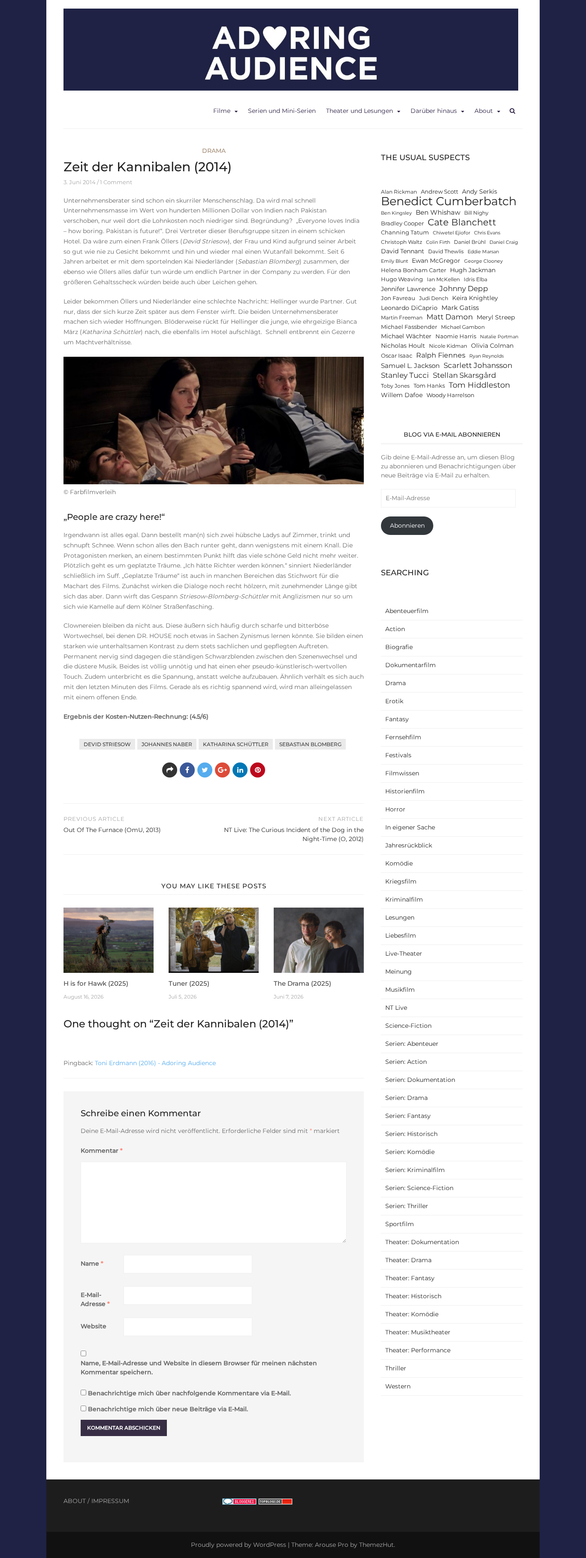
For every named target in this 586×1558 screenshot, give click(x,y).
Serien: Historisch (411, 1134)
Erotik (394, 701)
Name (92, 1263)
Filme (221, 111)
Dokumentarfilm (410, 665)
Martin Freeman (402, 318)
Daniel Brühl (470, 242)
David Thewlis (446, 252)
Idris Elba (475, 279)
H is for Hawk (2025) (95, 983)
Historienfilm (405, 791)
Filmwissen (402, 773)
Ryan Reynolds (486, 356)
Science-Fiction (408, 1026)
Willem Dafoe (402, 395)
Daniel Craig (503, 242)
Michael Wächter (406, 336)
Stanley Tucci (405, 375)
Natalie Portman (499, 337)
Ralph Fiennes (440, 355)
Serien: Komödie (410, 1152)
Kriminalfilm (404, 899)
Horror (395, 809)
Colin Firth (438, 242)
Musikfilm (400, 989)
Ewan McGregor (436, 260)
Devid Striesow (107, 744)
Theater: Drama (408, 1260)
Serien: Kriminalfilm (415, 1170)
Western (398, 1386)
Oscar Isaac (396, 355)
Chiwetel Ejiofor (451, 233)
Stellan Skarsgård (464, 375)
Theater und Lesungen (359, 111)
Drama (214, 151)
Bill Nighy (476, 213)
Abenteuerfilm (407, 611)
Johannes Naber (167, 744)
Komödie (399, 863)
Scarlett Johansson (478, 365)
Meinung (398, 971)
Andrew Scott (439, 191)
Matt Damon (449, 317)
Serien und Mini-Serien (282, 111)
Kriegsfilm (401, 881)
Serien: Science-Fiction (419, 1188)
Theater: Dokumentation (422, 1242)
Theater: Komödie (411, 1314)
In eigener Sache (410, 827)
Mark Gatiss (460, 308)
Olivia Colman (492, 345)
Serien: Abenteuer (411, 1044)
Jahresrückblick (408, 845)
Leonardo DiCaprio (409, 307)
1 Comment (116, 182)
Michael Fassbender (409, 327)
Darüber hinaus (434, 111)
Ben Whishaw (438, 212)
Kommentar (102, 1150)
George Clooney (483, 261)
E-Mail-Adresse (95, 1299)
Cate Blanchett (462, 222)
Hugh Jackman (472, 270)
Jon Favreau (398, 298)
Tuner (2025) (189, 983)
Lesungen (399, 917)
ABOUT (74, 1501)
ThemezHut (376, 1545)
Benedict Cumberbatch (449, 201)
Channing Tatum (405, 232)
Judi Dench (433, 298)
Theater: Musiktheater (417, 1332)
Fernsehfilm (403, 737)
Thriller (395, 1368)
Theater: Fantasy (410, 1278)
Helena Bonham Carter (413, 270)
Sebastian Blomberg (310, 744)
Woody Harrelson (450, 395)
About (483, 111)
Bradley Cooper (402, 223)
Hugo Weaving (402, 279)
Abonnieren (407, 525)
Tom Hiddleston (479, 384)
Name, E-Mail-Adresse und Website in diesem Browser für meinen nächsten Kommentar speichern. (199, 1367)
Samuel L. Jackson (410, 365)
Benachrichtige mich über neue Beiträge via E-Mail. (168, 1409)
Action (395, 629)
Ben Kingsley (396, 213)
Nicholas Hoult (403, 345)
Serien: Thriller (406, 1206)
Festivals (398, 755)
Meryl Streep (496, 317)
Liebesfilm (400, 935)
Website (93, 1326)
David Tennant (402, 251)
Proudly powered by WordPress (238, 1545)
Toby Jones (395, 386)
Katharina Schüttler (236, 744)
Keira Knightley (475, 298)
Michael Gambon (463, 327)
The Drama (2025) (302, 983)
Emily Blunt (394, 261)
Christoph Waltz (401, 242)
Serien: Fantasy (408, 1116)
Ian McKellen (443, 279)
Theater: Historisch (413, 1296)
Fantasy (397, 719)
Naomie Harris (455, 336)
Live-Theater (403, 953)
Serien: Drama (406, 1098)
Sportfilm (399, 1224)
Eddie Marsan (483, 252)
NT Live (396, 1007)
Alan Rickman (399, 192)
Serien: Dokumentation (420, 1080)
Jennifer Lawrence (408, 289)
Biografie (399, 647)
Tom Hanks (429, 386)
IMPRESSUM (110, 1501)
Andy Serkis (479, 191)
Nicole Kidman (448, 346)
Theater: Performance (417, 1350)
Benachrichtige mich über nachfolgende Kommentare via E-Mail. (189, 1393)
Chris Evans (487, 233)
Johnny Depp (463, 288)
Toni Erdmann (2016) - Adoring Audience (155, 1063)
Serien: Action (406, 1062)
